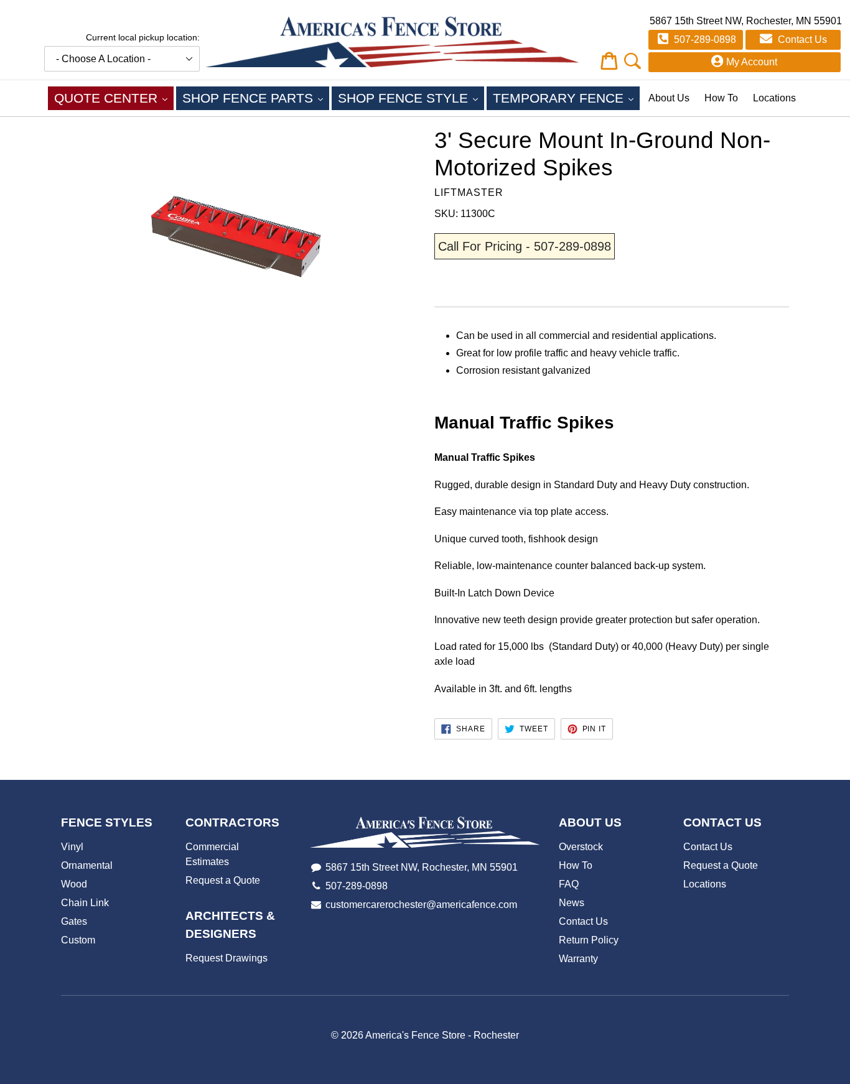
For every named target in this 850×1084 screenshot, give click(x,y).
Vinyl (72, 846)
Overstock (581, 846)
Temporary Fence (566, 97)
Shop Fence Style (411, 97)
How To (721, 98)
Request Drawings (226, 958)
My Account (751, 62)
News (571, 902)
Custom (78, 940)
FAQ (569, 884)
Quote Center (114, 97)
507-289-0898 (703, 39)
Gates (74, 921)
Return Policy (589, 940)
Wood (74, 884)
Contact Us (801, 39)
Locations (774, 98)
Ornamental (87, 865)
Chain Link (85, 902)
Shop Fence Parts (255, 97)
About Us (668, 98)
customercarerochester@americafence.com (421, 904)
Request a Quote (222, 880)
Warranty (578, 958)
